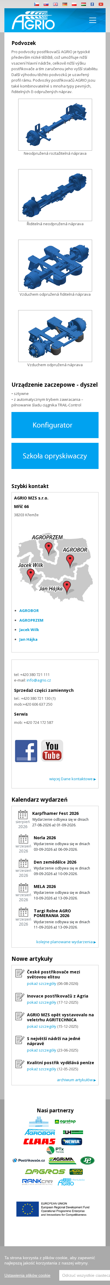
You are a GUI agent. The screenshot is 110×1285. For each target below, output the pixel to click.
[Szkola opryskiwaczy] (55, 455)
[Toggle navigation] (92, 20)
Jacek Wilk (29, 629)
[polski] (74, 4)
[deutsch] (65, 4)
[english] (55, 4)
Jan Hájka (28, 639)
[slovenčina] (46, 4)
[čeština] (36, 4)
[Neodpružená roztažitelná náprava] (55, 125)
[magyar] (83, 4)
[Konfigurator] (55, 424)
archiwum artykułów (76, 1079)
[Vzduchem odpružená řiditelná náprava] (55, 266)
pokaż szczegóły (41, 983)
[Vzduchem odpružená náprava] (55, 336)
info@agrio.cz (39, 680)
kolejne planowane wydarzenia (66, 941)
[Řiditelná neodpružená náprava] (55, 195)
